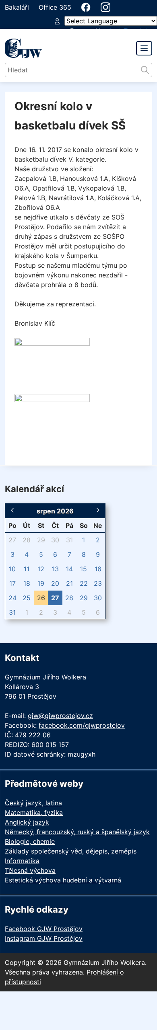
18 (26, 583)
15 (83, 569)
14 (69, 569)
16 (98, 569)
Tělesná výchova (30, 870)
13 (55, 569)
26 (41, 598)
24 (12, 598)
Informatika (22, 861)
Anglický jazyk (27, 822)
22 (84, 583)
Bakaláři (17, 7)
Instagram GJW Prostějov (44, 938)
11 (26, 569)
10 (12, 569)
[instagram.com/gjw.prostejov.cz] (105, 7)
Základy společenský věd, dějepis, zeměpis (70, 851)
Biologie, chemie (30, 841)
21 (69, 583)
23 (98, 583)
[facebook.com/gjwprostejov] (86, 7)
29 (41, 540)
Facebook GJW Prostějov (44, 929)
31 (69, 540)
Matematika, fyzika (34, 812)
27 (12, 540)
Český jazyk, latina (33, 803)
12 (40, 569)
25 (27, 598)
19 (40, 583)
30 (55, 540)
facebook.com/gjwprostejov (82, 725)
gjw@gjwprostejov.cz (60, 716)
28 (27, 540)
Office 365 (55, 7)
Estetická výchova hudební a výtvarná (63, 880)
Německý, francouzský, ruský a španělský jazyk (77, 832)
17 (12, 583)
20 (55, 583)
